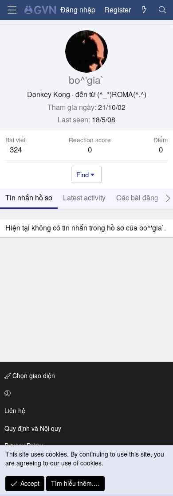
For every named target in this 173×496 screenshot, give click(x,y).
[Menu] (12, 10)
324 (16, 149)
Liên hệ (14, 410)
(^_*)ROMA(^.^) (121, 94)
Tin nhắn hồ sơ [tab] (28, 197)
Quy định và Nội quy (32, 428)
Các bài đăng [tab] (137, 197)
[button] (84, 393)
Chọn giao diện (33, 375)
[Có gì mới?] (144, 9)
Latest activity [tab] (84, 197)
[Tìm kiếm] (162, 9)
